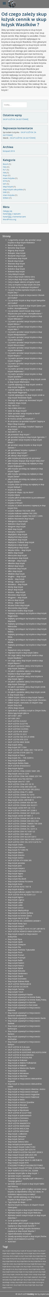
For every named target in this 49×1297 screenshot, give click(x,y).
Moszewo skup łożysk (17, 595)
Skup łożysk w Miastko (17, 1071)
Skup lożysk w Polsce (16, 755)
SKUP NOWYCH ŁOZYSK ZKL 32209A (23, 1170)
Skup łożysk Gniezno (16, 855)
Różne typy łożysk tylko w (18, 713)
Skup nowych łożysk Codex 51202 (21, 1147)
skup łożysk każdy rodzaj (37, 1269)
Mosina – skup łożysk (16, 592)
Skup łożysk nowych (16, 926)
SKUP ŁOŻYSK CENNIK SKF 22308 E (22, 810)
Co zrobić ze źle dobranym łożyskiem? (23, 287)
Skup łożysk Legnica (16, 900)
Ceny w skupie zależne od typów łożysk (24, 282)
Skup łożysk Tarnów (16, 989)
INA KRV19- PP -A (15, 432)
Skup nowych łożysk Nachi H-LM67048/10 (25, 1160)
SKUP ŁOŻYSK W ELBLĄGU (19, 1047)
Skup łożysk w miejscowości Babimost (23, 1097)
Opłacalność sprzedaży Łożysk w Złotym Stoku (27, 710)
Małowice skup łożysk (17, 524)
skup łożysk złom (8, 1285)
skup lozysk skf (21, 1251)
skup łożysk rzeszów (13, 1274)
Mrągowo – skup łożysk (17, 597)
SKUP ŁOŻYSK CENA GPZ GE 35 (21, 784)
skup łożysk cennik (30, 1266)
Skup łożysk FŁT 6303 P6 (18, 850)
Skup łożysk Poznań (16, 955)
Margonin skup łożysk (17, 526)
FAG (4, 167)
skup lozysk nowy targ (9, 1251)
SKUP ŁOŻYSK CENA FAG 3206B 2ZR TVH (25, 776)
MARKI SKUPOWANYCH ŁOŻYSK (21, 1239)
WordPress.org (9, 219)
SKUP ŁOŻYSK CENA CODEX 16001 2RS (24, 771)
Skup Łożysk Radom (16, 963)
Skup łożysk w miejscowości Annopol (23, 1092)
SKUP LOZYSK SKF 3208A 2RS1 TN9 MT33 (25, 750)
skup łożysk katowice (21, 1269)
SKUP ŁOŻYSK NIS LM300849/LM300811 (24, 921)
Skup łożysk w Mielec (16, 1099)
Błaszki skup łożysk (15, 261)
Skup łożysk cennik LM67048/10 (21, 800)
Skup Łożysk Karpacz (16, 868)
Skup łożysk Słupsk (15, 976)
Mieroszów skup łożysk (17, 555)
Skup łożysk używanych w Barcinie (22, 1002)
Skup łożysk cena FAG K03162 (20, 779)
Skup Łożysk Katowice (17, 871)
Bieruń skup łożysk (15, 245)
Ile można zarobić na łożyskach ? (21, 419)
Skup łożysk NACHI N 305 (18, 918)
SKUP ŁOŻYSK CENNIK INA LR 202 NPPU (24, 797)
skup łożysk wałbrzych (16, 1280)
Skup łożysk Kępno (15, 873)
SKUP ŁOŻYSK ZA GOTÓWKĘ (15, 119)
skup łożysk (8, 186)
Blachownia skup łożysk (17, 258)
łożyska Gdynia (14, 495)
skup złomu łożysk (26, 1253)
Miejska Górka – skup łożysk (19, 550)
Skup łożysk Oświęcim (17, 944)
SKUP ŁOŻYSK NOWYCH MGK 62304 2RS (24, 931)
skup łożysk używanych (31, 1277)
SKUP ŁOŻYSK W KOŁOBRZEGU (21, 1055)
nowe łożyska (9, 178)
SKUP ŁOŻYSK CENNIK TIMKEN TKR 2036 (25, 823)
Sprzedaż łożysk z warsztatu (19, 1176)
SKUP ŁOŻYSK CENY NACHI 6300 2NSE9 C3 (25, 839)
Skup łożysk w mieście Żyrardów (21, 1102)
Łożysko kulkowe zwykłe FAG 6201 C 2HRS (25, 516)
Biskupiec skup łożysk (16, 253)
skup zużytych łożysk (13, 1253)
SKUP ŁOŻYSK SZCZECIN (18, 986)
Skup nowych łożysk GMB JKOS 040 (22, 1155)
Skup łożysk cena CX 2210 (18, 773)
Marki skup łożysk (15, 529)
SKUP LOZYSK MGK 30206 (19, 742)
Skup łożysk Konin (15, 884)
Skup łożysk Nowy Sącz (17, 923)
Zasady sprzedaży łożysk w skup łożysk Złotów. (27, 1236)
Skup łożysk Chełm (15, 844)
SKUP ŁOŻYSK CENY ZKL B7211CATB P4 (24, 842)
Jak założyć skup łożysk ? (18, 455)
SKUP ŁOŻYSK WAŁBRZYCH (19, 1123)
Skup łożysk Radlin (15, 960)
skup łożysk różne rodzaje (29, 1274)
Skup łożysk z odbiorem (17, 1134)
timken (6, 198)
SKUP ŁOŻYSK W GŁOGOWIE (19, 1049)
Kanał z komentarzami (14, 216)
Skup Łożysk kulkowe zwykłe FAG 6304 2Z (25, 892)
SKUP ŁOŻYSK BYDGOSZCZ (19, 766)
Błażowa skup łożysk (16, 263)
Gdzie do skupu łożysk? (17, 411)
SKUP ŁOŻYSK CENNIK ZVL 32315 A (22, 829)
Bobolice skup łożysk (16, 269)
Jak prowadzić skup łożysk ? (19, 434)
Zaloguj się (7, 211)
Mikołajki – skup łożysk (17, 560)
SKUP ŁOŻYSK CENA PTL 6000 (20, 792)
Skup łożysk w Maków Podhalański (22, 1063)
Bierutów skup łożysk (16, 248)
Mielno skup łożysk (15, 553)
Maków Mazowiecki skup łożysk (21, 518)
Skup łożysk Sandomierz (18, 973)
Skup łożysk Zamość (16, 1139)
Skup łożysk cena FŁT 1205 (19, 781)
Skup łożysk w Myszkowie (18, 1110)
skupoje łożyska (32, 1251)
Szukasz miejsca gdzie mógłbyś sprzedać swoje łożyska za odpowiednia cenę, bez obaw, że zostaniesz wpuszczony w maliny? (27, 1191)
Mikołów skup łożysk (16, 563)
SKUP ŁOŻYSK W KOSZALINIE (20, 1057)
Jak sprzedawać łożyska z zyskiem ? (22, 450)
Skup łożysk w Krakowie (17, 1060)
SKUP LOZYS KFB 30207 (18, 731)
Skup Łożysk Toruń (15, 992)
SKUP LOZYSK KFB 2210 (18, 739)
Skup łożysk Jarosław (16, 863)
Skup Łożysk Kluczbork (17, 879)
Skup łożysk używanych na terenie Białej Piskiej (27, 1000)
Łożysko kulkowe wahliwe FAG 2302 (22, 513)
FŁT (4, 169)
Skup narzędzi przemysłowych (20, 1144)
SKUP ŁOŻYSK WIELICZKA (18, 1128)
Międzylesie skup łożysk (17, 539)
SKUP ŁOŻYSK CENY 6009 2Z (19, 834)
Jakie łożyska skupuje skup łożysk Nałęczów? (26, 461)
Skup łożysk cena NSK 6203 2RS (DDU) (24, 789)
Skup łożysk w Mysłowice (18, 1107)
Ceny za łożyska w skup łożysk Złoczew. (24, 284)
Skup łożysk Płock (15, 952)
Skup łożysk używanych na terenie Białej (24, 997)
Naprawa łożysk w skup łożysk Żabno (23, 653)
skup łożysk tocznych (16, 1277)
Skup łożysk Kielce (15, 876)
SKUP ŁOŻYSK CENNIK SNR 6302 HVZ (23, 821)
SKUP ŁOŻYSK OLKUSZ (17, 721)
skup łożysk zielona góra (36, 1282)
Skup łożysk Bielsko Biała (18, 763)
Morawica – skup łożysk (17, 584)
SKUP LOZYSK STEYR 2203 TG (20, 752)
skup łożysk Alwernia (39, 1256)
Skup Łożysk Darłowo (16, 847)
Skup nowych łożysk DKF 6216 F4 (21, 1149)
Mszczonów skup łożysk (18, 608)
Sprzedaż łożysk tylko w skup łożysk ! (23, 1173)
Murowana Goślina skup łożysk (20, 610)
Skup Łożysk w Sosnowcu (18, 1118)
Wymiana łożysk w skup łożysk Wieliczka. (24, 1212)
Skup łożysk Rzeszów (16, 971)
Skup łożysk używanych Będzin (20, 994)
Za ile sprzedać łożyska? (17, 1220)
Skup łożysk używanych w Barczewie (23, 1005)
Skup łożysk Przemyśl (16, 957)
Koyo (5, 175)
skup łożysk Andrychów (10, 1259)
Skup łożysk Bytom (15, 768)
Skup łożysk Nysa (15, 939)
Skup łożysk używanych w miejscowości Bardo (27, 1018)
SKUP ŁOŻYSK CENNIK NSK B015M (22, 802)
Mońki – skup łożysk (16, 579)
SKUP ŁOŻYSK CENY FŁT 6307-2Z (21, 831)
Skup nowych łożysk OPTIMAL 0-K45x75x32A (26, 1168)
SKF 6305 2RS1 (14, 718)
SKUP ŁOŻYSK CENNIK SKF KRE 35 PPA (24, 818)
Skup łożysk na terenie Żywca (20, 915)
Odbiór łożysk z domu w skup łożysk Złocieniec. (27, 700)
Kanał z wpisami (11, 213)
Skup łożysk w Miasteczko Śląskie (21, 1068)
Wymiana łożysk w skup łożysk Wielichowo (25, 1210)
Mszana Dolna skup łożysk (19, 605)
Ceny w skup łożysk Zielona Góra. (21, 277)
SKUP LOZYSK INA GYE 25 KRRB (21, 737)
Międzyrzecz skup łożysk (18, 545)
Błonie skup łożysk (15, 266)
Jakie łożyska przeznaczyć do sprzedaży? (24, 458)
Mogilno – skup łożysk (17, 576)
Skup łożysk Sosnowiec (17, 979)
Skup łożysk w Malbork (17, 1065)
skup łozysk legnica (15, 897)
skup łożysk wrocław (30, 1280)
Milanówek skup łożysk (17, 568)
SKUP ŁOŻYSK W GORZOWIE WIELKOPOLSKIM (27, 1052)
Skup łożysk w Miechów (17, 1076)
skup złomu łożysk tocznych (15, 1256)
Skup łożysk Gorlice (15, 858)
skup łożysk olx (20, 1272)
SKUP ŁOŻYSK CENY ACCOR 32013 (22, 837)
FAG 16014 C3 (13, 405)
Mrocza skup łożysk (16, 600)
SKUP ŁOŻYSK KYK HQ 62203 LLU (21, 894)
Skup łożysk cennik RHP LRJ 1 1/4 (21, 808)
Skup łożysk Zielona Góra (18, 1142)
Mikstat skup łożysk (16, 566)
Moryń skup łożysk (15, 589)
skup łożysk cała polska (13, 189)
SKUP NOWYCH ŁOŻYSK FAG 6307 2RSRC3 (25, 1152)
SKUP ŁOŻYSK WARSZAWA (19, 1126)
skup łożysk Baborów (23, 1261)
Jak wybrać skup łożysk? (17, 453)
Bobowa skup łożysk (16, 271)
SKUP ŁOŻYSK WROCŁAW (18, 1131)
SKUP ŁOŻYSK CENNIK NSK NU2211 (22, 805)
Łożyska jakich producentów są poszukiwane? (26, 497)
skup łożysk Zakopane (17, 1136)
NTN (5, 181)
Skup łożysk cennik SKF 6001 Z (20, 816)
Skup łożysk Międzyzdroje (18, 910)
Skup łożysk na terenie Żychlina (20, 913)
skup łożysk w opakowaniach (19, 1115)
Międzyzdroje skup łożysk (18, 547)
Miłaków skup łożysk (16, 574)
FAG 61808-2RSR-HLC (17, 408)
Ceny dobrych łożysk (16, 274)
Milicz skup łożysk (15, 571)
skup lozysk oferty (15, 745)
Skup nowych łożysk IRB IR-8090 (21, 1157)
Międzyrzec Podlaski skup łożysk (21, 542)
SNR (5, 192)
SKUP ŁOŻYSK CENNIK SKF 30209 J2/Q (23, 813)
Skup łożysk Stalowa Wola (18, 981)
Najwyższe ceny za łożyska (19, 650)
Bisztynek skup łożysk (17, 256)
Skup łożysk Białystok (16, 760)
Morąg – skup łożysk (16, 582)
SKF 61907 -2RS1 (15, 716)
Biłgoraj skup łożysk (16, 250)
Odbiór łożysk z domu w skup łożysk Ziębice (26, 697)
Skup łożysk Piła (14, 947)
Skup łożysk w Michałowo (18, 1073)
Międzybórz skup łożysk (17, 534)
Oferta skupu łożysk (16, 708)
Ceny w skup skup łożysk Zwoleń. (21, 279)
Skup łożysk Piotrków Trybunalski (21, 950)
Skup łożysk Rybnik (15, 968)
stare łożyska (8, 195)
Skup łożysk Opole (15, 942)
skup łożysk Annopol (24, 1259)
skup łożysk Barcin (36, 1261)
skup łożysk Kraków (16, 889)
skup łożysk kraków (9, 1272)
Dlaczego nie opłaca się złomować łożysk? (25, 400)
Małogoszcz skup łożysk (18, 521)
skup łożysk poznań (31, 1272)
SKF (4, 184)
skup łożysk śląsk (30, 1285)
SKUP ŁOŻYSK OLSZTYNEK (19, 726)
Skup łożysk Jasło (15, 865)
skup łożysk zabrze (22, 1282)
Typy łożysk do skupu (16, 1202)
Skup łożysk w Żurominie (18, 1120)
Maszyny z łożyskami (16, 532)
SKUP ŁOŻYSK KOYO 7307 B (19, 886)
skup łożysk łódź (19, 1285)
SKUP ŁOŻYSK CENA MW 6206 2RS (22, 787)
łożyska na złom (14, 500)
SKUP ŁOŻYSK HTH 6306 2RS (20, 860)
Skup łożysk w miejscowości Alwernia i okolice (26, 1089)
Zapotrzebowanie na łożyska (19, 1234)
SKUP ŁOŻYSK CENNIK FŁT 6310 (21, 794)
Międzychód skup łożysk (18, 537)
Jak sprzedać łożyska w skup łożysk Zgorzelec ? (27, 437)
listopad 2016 (9, 151)
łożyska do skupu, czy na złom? (20, 492)
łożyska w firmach (15, 503)
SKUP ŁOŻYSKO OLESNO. (18, 729)
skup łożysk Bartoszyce (34, 1264)
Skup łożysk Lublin (15, 905)
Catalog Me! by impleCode (38, 1294)
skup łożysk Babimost (9, 1261)
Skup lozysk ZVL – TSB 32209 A (20, 758)
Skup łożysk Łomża (15, 908)
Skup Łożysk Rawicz (16, 965)
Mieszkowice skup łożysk (18, 558)
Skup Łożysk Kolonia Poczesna (20, 881)
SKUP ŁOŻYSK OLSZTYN (18, 723)
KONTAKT (12, 1241)
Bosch (5, 164)
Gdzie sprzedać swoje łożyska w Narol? (24, 413)
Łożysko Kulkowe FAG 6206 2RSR (21, 511)
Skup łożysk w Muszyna (17, 1105)
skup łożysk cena (17, 1266)
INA (4, 172)
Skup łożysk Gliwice (15, 852)
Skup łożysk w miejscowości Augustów (23, 1094)
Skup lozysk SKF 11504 (17, 747)
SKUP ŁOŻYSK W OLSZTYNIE (19, 1113)
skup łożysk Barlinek (20, 1264)
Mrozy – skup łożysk (16, 603)
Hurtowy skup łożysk (16, 416)
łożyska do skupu (15, 490)
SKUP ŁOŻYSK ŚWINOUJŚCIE (19, 984)
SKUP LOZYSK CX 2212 (17, 734)
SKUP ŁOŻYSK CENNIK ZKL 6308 (21, 826)
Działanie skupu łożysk (17, 403)
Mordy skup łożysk (15, 587)
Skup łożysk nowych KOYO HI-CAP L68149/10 (26, 929)
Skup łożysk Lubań (15, 902)
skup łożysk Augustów (38, 1259)
